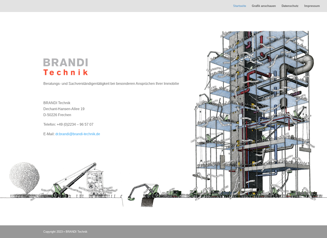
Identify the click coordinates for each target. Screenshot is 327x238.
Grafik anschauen (264, 6)
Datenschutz (290, 6)
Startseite (239, 6)
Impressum (312, 6)
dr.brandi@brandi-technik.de (77, 134)
